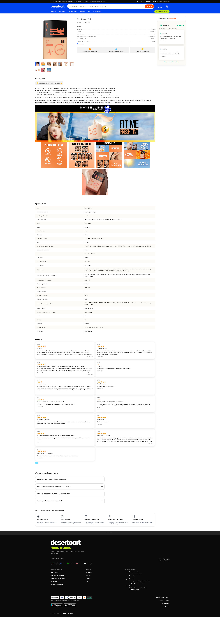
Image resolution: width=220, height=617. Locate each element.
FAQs (167, 606)
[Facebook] (168, 559)
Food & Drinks (73, 11)
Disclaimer (165, 603)
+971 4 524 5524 (134, 590)
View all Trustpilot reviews (171, 109)
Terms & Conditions (162, 597)
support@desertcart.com (137, 583)
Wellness (53, 11)
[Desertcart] (57, 6)
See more (80, 44)
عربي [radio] (140, 1)
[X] (164, 559)
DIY (89, 11)
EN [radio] (137, 1)
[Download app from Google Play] (57, 605)
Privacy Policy (164, 600)
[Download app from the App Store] (70, 605)
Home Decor (62, 11)
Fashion (82, 11)
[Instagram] (160, 559)
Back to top (110, 533)
